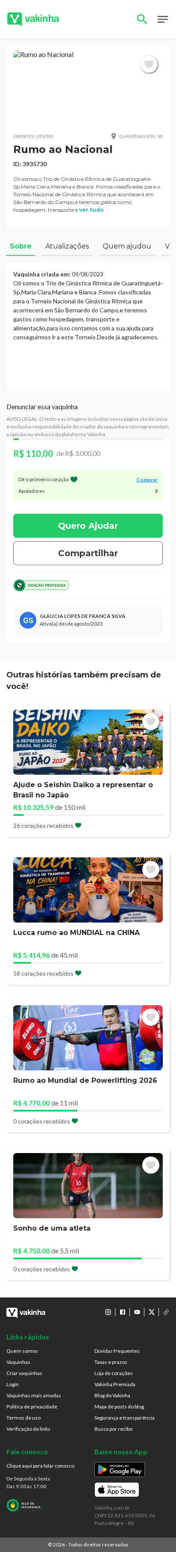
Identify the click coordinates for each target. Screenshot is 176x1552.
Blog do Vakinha (112, 1395)
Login (12, 1384)
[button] (88, 88)
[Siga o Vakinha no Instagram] (108, 1312)
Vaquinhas (18, 1362)
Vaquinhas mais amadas (33, 1395)
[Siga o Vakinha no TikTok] (166, 1312)
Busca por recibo (113, 1429)
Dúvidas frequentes (117, 1351)
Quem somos (22, 1351)
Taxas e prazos (110, 1362)
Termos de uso (23, 1417)
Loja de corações (113, 1373)
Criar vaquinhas (24, 1373)
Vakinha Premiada (114, 1384)
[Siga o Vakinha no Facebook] (122, 1312)
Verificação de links (28, 1429)
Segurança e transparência (124, 1417)
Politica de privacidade (31, 1406)
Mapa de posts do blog (119, 1406)
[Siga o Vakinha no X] (151, 1312)
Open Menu (163, 19)
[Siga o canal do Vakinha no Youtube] (137, 1312)
